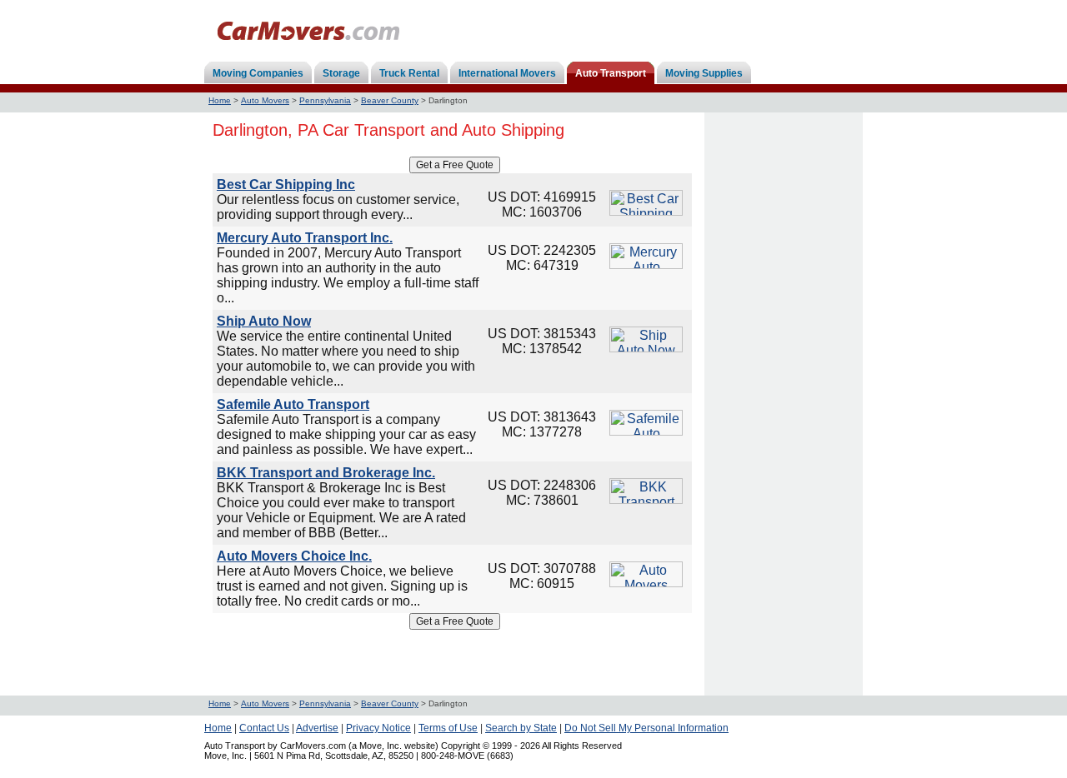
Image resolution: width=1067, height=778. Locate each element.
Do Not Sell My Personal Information (646, 728)
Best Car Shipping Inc (286, 184)
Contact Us (264, 728)
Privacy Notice (378, 728)
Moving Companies (258, 73)
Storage (341, 73)
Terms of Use (448, 728)
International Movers (507, 73)
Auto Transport (610, 73)
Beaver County (389, 100)
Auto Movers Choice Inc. (294, 556)
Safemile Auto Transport (293, 404)
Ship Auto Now (264, 321)
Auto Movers (265, 100)
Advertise (317, 728)
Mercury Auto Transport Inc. (305, 238)
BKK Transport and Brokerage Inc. (326, 473)
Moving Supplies (704, 73)
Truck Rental (409, 73)
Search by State (521, 728)
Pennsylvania (325, 100)
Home (219, 100)
